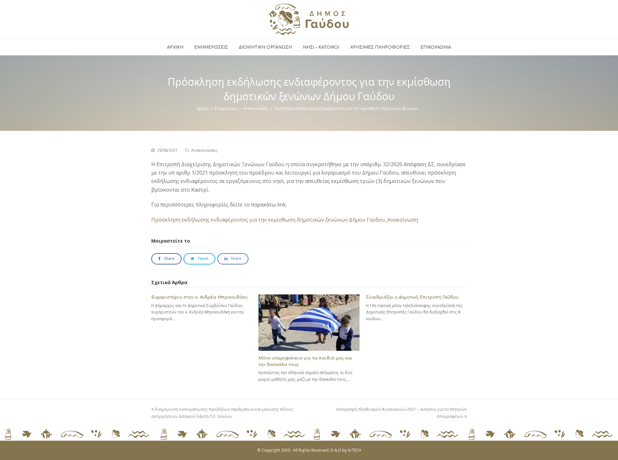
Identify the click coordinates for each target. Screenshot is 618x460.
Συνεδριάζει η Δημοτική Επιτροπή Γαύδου (412, 297)
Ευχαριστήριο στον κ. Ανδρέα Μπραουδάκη (199, 297)
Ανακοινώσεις (204, 150)
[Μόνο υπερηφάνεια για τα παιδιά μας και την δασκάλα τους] (308, 322)
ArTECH (354, 450)
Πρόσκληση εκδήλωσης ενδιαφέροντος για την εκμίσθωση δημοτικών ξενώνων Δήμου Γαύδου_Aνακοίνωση (284, 219)
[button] (166, 258)
